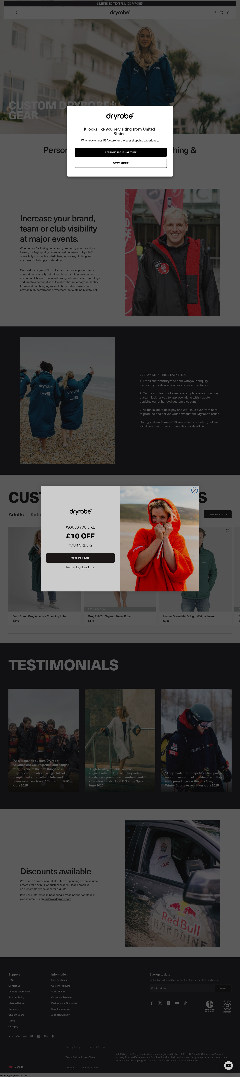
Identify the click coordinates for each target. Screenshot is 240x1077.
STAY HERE (121, 163)
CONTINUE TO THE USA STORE (121, 152)
